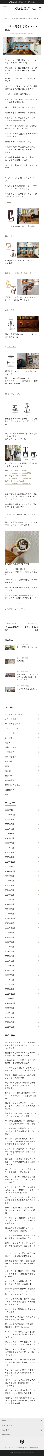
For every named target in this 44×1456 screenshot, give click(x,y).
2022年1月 (9, 989)
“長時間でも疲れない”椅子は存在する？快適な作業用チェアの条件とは (20, 1122)
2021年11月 (10, 999)
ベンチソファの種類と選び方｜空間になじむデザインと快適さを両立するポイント (20, 1334)
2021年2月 (9, 1027)
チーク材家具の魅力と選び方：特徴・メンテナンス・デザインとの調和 (20, 1210)
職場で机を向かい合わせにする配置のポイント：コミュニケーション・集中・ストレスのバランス (20, 1291)
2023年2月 (9, 966)
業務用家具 (9, 780)
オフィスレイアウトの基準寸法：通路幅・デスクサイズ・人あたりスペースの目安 (20, 1179)
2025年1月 (9, 857)
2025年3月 (9, 848)
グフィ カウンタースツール (19, 273)
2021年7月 (9, 1017)
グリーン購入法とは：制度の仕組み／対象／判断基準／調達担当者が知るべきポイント (20, 1301)
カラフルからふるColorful (27, 689)
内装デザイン (10, 747)
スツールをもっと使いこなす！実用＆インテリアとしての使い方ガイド (20, 1069)
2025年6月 (9, 834)
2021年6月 (9, 1022)
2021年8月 (9, 1013)
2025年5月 (9, 838)
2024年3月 (9, 904)
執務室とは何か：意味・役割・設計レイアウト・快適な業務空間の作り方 (20, 1263)
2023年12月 (10, 918)
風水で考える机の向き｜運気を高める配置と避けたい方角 (20, 1318)
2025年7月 (9, 829)
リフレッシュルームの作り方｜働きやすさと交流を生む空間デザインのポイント (20, 1372)
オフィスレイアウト (13, 714)
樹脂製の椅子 (10, 790)
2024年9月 (9, 876)
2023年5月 (9, 951)
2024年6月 (9, 890)
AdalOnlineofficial (26, 34)
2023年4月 (9, 956)
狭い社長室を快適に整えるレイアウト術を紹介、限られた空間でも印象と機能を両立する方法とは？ (20, 1141)
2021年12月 (10, 994)
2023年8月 (9, 937)
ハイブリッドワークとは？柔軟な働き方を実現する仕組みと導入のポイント (20, 1200)
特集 (7, 794)
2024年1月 (9, 914)
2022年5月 (9, 970)
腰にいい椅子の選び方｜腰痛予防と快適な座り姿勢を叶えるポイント (20, 1325)
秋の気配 (20, 661)
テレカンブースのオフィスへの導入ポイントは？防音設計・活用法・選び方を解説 (20, 1151)
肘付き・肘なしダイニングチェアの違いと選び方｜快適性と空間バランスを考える (20, 1383)
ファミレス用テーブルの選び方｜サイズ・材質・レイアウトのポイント (20, 1343)
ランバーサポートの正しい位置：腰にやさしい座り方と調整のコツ (20, 1254)
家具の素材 (9, 761)
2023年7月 (9, 942)
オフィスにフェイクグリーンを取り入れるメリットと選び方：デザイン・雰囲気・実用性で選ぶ (20, 1190)
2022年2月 (9, 984)
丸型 (18, 378)
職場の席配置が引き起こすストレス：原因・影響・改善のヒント (19, 1229)
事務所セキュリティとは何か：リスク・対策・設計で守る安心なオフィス (20, 1246)
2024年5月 (9, 895)
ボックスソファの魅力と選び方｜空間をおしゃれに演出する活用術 (20, 1391)
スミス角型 (11, 347)
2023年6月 (9, 947)
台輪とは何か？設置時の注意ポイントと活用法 (20, 1310)
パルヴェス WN (13, 394)
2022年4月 (9, 975)
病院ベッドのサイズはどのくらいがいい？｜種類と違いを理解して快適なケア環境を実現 (20, 1400)
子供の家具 (9, 752)
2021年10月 (10, 1003)
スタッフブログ (11, 728)
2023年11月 (10, 923)
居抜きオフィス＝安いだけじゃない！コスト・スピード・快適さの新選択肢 (20, 1106)
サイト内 (26, 504)
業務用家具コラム (12, 785)
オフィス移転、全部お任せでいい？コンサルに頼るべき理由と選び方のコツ (20, 1131)
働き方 (8, 743)
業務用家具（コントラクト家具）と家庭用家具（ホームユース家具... (27, 677)
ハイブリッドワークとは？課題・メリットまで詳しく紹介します (20, 1170)
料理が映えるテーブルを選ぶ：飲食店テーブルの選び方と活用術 (20, 1054)
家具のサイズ (10, 757)
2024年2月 (9, 909)
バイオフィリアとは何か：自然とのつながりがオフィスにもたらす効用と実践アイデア (20, 1220)
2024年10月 (10, 871)
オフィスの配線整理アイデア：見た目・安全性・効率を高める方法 (20, 1236)
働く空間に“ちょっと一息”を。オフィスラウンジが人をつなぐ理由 (21, 1114)
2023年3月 (9, 961)
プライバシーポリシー (11, 1447)
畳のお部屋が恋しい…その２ (27, 648)
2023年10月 (10, 928)
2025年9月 (9, 819)
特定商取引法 (20, 1447)
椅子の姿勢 (9, 776)
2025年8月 (9, 824)
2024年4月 (9, 900)
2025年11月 (10, 810)
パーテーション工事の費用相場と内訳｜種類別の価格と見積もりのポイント (20, 1362)
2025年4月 (9, 843)
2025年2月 (9, 852)
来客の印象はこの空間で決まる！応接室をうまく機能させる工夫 (20, 1061)
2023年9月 (9, 933)
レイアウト (9, 738)
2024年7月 (9, 885)
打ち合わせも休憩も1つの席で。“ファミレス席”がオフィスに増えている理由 (21, 1095)
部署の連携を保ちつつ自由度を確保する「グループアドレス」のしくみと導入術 (20, 1085)
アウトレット (16, 381)
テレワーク (9, 733)
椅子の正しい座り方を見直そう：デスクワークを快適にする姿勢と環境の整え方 (20, 1162)
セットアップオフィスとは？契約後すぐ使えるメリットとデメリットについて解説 (20, 1045)
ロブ (9, 202)
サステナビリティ (12, 724)
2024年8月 (9, 881)
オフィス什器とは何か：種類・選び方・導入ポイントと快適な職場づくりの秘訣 (20, 1273)
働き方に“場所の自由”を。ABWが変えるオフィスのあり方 (20, 1076)
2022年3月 (9, 980)
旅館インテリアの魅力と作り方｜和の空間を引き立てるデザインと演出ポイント (20, 1352)
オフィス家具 (10, 719)
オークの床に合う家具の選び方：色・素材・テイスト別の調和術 (19, 1282)
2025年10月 (10, 815)
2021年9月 (9, 1008)
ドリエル (10, 310)
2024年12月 (10, 862)
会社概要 (26, 1447)
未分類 (8, 771)
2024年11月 (10, 866)
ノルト (9, 236)
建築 (7, 766)
